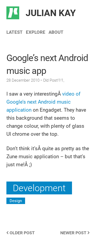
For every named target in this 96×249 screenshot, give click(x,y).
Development (39, 188)
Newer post (73, 232)
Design (16, 200)
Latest (14, 32)
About (56, 32)
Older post (22, 232)
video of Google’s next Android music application (43, 102)
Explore (35, 32)
